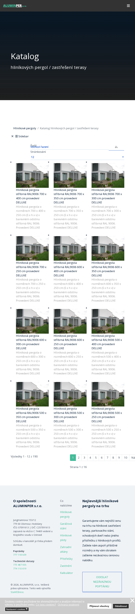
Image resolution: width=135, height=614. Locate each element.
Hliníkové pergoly (66, 514)
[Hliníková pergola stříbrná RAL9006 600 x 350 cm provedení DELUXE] (108, 248)
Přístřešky (66, 559)
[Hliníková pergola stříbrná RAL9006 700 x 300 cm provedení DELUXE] (108, 175)
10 (125, 457)
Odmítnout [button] (121, 606)
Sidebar (23, 136)
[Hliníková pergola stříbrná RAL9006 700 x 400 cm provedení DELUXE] (32, 175)
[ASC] (116, 146)
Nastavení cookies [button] (17, 609)
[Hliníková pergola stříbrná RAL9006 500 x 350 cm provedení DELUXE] (32, 394)
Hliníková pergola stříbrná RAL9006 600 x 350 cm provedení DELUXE (107, 269)
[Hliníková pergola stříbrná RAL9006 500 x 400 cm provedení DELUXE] (108, 321)
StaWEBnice (17, 592)
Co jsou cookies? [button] (46, 604)
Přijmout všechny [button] (99, 606)
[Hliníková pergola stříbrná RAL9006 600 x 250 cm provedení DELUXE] (70, 321)
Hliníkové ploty (66, 538)
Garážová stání (66, 526)
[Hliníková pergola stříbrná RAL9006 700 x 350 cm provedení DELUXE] (70, 175)
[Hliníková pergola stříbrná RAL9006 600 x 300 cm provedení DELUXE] (32, 321)
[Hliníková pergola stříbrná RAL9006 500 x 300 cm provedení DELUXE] (70, 394)
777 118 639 (19, 554)
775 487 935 (19, 564)
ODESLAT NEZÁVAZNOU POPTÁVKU (102, 581)
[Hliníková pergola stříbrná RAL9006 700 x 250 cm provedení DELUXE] (32, 248)
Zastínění (66, 566)
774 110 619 (19, 568)
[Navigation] (128, 5)
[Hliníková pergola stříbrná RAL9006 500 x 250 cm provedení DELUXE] (108, 394)
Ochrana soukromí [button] (68, 604)
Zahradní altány (65, 549)
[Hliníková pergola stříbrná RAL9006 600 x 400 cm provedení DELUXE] (70, 248)
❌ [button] (132, 600)
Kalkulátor (66, 573)
